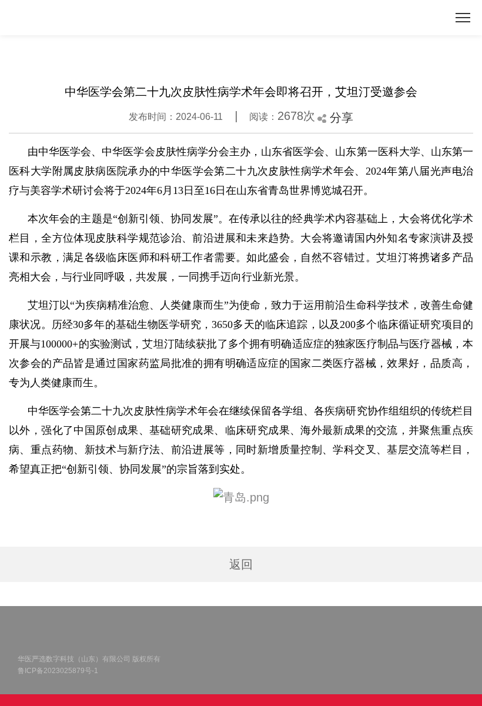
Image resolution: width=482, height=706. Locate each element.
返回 (241, 564)
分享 (339, 117)
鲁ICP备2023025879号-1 (58, 671)
